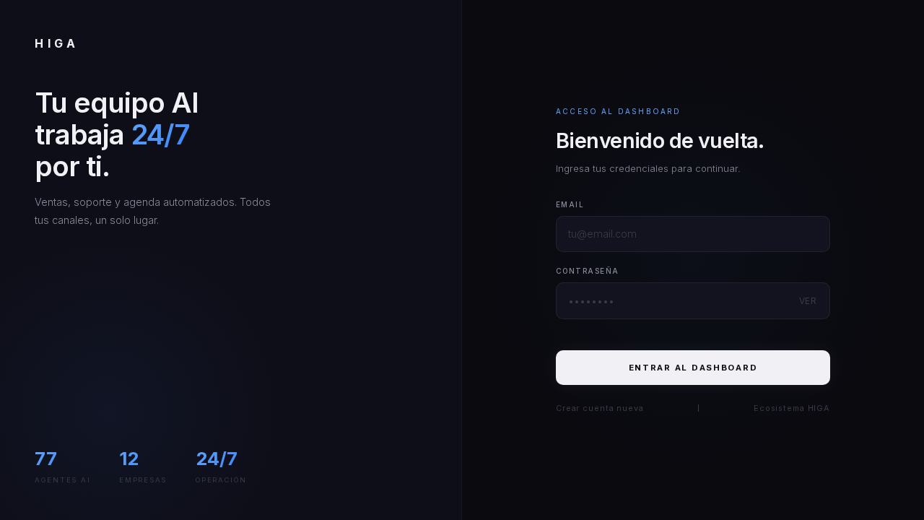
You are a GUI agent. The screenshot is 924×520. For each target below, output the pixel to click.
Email (570, 204)
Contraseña (587, 270)
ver (808, 300)
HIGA (57, 43)
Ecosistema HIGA (792, 408)
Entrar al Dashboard (693, 368)
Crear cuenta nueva (600, 408)
